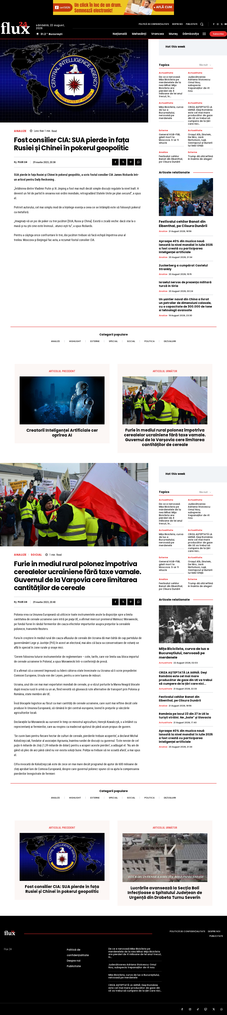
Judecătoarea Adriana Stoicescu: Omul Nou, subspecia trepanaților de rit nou (199, 84)
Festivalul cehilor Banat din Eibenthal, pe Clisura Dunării (171, 159)
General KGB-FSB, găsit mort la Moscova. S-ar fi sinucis (169, 138)
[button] (202, 24)
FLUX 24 (22, 162)
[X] (222, 24)
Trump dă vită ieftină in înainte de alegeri (200, 158)
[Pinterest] (130, 162)
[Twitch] (206, 1009)
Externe (163, 130)
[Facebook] (214, 24)
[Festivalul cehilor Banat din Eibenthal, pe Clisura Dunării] (186, 197)
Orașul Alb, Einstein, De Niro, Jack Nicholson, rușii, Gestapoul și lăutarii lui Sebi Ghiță (200, 140)
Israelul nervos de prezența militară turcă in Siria (185, 284)
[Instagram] (218, 24)
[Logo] (10, 933)
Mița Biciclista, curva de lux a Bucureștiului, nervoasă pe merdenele (171, 112)
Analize (20, 131)
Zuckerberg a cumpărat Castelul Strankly (183, 267)
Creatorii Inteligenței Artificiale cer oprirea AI (62, 433)
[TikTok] (198, 1009)
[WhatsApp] (138, 162)
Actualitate (166, 73)
